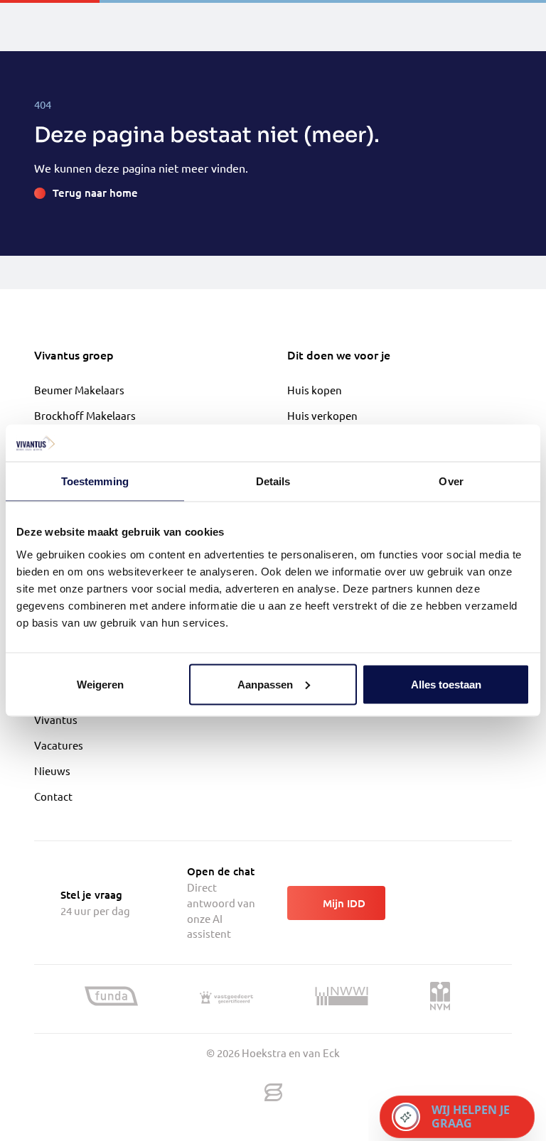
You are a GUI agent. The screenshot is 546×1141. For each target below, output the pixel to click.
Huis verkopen (322, 415)
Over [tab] (451, 481)
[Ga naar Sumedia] (273, 1093)
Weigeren (100, 684)
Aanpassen (265, 684)
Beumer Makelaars (79, 389)
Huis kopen (314, 389)
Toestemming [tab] (95, 481)
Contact (53, 796)
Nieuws (52, 770)
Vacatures (58, 745)
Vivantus (55, 719)
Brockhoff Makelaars (85, 415)
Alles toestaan (446, 684)
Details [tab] (273, 481)
